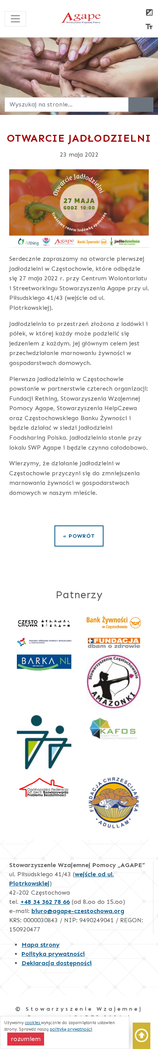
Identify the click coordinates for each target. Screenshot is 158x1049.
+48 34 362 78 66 (45, 901)
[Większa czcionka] (149, 27)
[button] (141, 1036)
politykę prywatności (71, 1029)
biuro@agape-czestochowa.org (77, 911)
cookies (33, 1022)
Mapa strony (40, 944)
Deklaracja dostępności (56, 963)
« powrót (79, 535)
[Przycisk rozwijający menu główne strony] (15, 18)
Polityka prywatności (53, 953)
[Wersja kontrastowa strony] (149, 13)
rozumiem (27, 1038)
